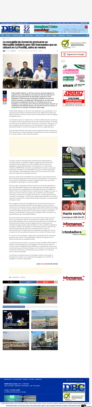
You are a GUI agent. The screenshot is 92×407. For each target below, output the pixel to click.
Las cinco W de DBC (17, 379)
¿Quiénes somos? (7, 379)
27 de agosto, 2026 (8, 349)
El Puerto (68, 23)
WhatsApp (84, 23)
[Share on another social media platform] (5, 102)
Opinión (54, 35)
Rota (77, 23)
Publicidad (25, 379)
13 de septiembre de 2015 (23, 50)
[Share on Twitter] (5, 92)
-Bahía (5, 311)
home (4, 38)
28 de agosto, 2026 (37, 327)
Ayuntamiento (16, 277)
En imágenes (61, 35)
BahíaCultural (29, 35)
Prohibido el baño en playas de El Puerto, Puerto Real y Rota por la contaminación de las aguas (15, 346)
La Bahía (7, 35)
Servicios (69, 35)
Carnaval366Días (39, 35)
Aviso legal (31, 379)
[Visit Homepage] (16, 29)
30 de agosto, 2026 (8, 327)
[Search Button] (87, 35)
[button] (75, 380)
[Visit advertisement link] (61, 29)
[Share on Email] (5, 99)
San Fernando (58, 23)
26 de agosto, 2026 (37, 349)
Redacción (13, 50)
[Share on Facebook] (5, 96)
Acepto (53, 405)
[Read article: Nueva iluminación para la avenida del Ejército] (44, 340)
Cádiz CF (48, 35)
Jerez (54, 23)
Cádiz (51, 23)
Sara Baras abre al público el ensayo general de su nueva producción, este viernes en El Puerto (15, 325)
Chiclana (63, 23)
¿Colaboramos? (38, 379)
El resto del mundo (17, 35)
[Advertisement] (46, 10)
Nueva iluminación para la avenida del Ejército (42, 346)
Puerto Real (73, 23)
